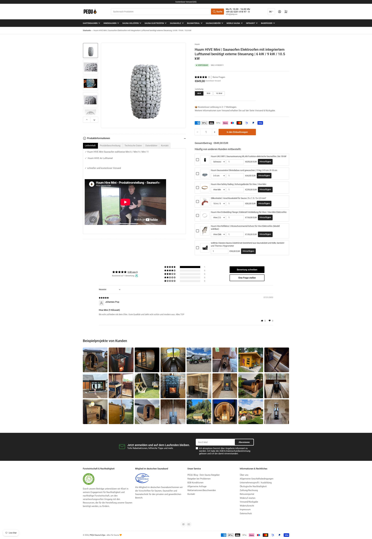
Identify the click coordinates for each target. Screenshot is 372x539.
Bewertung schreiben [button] (247, 269)
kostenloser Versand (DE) (186, 2)
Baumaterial (193, 23)
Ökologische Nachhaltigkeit (253, 486)
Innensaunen (109, 23)
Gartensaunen (90, 23)
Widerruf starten (247, 498)
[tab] (90, 146)
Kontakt (191, 494)
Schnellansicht (204, 162)
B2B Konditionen (195, 482)
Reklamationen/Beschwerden (201, 490)
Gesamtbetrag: (203, 143)
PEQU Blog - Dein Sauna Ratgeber (203, 475)
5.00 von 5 (132, 272)
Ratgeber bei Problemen (199, 478)
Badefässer (266, 23)
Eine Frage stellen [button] (247, 277)
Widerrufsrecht (247, 505)
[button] (201, 77)
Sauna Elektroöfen (154, 23)
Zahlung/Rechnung (249, 490)
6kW (199, 93)
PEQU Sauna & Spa (97, 535)
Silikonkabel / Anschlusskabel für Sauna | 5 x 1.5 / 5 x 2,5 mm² (238, 198)
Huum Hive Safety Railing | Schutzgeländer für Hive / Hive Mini (238, 184)
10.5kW (219, 93)
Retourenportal (247, 494)
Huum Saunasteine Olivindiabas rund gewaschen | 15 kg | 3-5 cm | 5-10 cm (244, 170)
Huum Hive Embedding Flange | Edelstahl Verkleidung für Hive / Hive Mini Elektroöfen (249, 212)
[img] (104, 297)
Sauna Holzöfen (130, 23)
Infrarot (250, 23)
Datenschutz (246, 513)
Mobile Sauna (233, 23)
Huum (197, 44)
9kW (208, 93)
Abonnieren (244, 442)
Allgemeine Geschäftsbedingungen (256, 478)
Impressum (245, 509)
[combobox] (167, 11)
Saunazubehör (213, 23)
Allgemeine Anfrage (196, 486)
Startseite (87, 30)
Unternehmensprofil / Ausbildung (256, 482)
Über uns (244, 475)
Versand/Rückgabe (249, 501)
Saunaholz (175, 23)
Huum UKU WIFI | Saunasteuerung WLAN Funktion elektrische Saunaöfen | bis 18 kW (248, 156)
